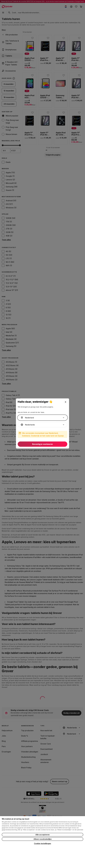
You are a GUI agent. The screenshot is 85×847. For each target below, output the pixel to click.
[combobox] (42, 417)
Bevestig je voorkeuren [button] (42, 444)
